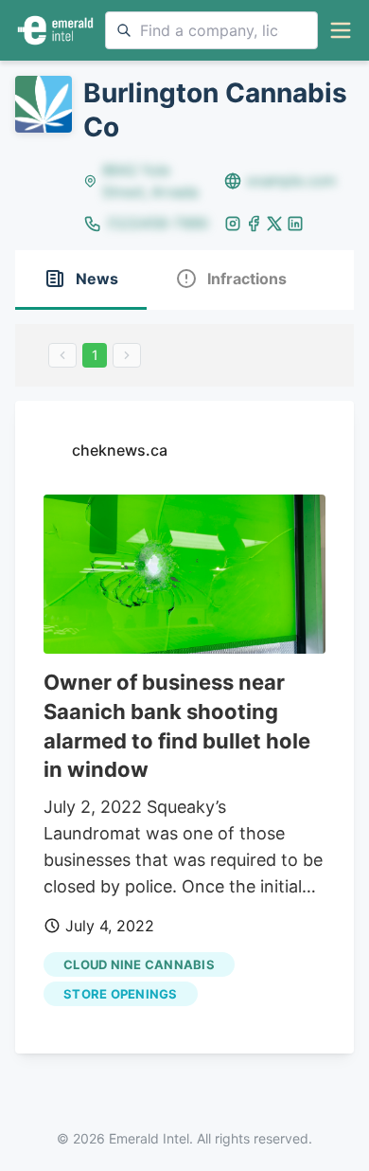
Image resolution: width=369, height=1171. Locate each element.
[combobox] (211, 30)
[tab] (81, 280)
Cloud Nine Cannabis (139, 964)
